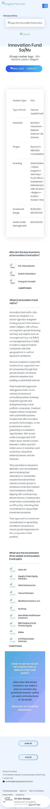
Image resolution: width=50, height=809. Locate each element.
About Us (23, 791)
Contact (31, 68)
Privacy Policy (8, 795)
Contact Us (20, 795)
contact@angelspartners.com (19, 781)
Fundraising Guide (10, 791)
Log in (28, 757)
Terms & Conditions (36, 791)
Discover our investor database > (25, 708)
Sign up (28, 743)
